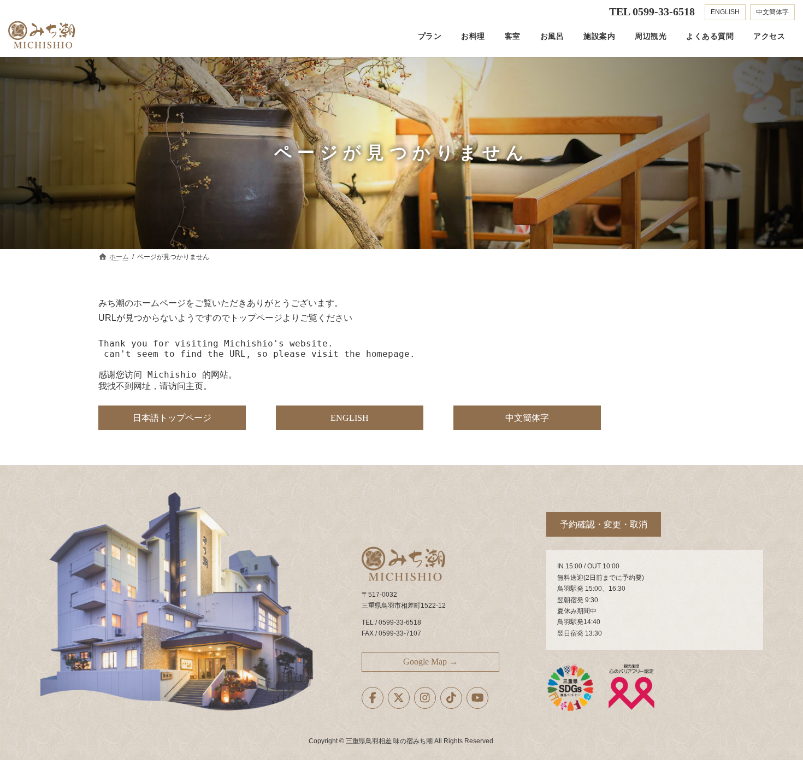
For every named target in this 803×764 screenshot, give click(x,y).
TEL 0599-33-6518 (652, 11)
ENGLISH (725, 12)
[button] (172, 417)
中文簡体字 (772, 12)
